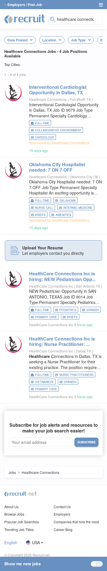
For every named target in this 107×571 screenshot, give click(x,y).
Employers (62, 514)
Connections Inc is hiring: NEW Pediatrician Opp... (62, 276)
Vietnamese (44, 382)
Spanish (92, 310)
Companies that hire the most (76, 521)
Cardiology (44, 137)
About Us (11, 506)
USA (36, 542)
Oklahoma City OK (84, 176)
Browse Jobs (14, 514)
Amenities (63, 215)
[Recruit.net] (24, 18)
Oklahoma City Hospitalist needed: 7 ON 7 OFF (57, 167)
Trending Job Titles (19, 529)
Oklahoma (67, 201)
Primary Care (46, 317)
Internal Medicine (77, 208)
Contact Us (62, 506)
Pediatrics (67, 310)
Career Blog (63, 529)
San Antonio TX (88, 286)
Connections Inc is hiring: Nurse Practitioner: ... (62, 341)
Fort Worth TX (81, 99)
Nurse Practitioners (76, 375)
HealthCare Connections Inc (51, 286)
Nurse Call (44, 208)
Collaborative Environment (58, 130)
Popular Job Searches (21, 521)
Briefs (40, 215)
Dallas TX (84, 350)
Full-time (42, 123)
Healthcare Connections (48, 99)
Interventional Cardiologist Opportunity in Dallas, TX (57, 90)
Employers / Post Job (24, 4)
